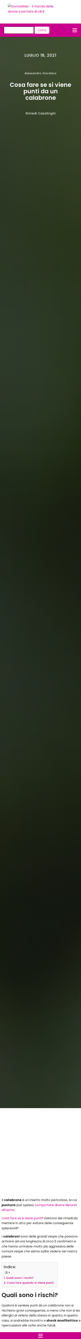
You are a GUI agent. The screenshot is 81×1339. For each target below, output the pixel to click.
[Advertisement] (36, 1154)
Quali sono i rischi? (19, 1278)
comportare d (45, 1205)
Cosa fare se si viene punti (22, 1218)
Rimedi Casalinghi (41, 113)
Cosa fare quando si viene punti (30, 1283)
